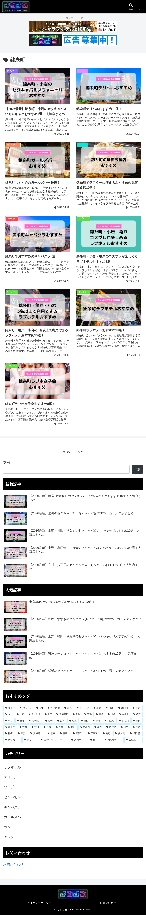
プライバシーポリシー (38, 902)
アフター (10, 837)
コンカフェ (12, 827)
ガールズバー (14, 817)
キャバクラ (12, 807)
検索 (6, 462)
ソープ (9, 787)
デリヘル (10, 777)
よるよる (61, 909)
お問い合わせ (13, 864)
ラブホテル (12, 767)
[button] (135, 655)
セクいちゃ (12, 797)
